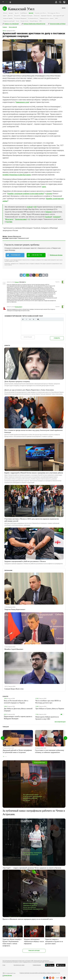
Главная (5, 27)
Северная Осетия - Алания (46, 18)
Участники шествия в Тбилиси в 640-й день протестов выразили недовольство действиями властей (31, 520)
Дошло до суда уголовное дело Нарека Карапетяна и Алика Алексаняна (29, 390)
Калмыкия (36, 15)
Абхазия (5, 13)
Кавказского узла (22, 102)
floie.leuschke (18, 306)
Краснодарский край (58, 15)
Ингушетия (17, 15)
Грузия (4, 15)
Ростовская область (33, 18)
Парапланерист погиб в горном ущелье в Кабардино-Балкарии (18, 717)
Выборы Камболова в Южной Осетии (34, 23)
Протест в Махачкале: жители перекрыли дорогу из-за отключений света (28, 919)
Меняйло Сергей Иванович (13, 649)
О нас (4, 965)
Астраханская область (40, 13)
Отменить (57, 338)
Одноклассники (21, 219)
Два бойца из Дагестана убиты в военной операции (18, 709)
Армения (31, 13)
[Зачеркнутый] (33, 319)
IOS (35, 207)
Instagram (56, 217)
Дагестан (10, 15)
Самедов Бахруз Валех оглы (13, 689)
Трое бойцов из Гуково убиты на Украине (49, 708)
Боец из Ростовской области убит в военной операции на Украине (16, 701)
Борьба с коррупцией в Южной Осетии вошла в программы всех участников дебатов (33, 473)
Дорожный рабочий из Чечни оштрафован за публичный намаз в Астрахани (17, 751)
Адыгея (17, 13)
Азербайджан (23, 13)
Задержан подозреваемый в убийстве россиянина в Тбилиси (25, 561)
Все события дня (60, 721)
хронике (49, 193)
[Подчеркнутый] (30, 319)
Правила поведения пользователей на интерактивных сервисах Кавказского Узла (40, 973)
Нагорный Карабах (8, 18)
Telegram (48, 212)
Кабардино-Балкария (26, 15)
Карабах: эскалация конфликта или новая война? (25, 193)
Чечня (17, 21)
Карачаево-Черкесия (46, 15)
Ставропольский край (8, 21)
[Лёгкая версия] (10, 2)
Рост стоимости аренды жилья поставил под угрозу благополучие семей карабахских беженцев (33, 431)
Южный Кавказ (34, 21)
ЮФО (40, 21)
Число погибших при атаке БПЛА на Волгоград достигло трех (48, 701)
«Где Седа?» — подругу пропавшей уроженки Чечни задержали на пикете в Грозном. (32, 868)
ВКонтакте (9, 219)
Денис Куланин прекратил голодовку (17, 381)
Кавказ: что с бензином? (11, 23)
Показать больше (34, 950)
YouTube (9, 222)
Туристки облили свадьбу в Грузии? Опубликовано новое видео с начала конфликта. (12, 942)
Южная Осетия (24, 21)
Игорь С (17, 282)
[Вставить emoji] (38, 319)
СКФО (56, 18)
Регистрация (28, 337)
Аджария (11, 13)
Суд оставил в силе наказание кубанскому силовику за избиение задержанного (49, 751)
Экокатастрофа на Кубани (57, 23)
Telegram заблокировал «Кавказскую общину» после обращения (34, 941)
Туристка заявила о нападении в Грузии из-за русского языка (54, 941)
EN (6, 1)
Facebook (48, 217)
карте (44, 187)
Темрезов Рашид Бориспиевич (14, 609)
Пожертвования (37, 965)
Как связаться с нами (19, 965)
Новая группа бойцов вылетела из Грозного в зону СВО (47, 718)
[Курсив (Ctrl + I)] (26, 319)
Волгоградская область (54, 13)
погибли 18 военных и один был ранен (17, 175)
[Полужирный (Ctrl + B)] (23, 319)
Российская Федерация (20, 18)
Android (29, 207)
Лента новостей (13, 27)
